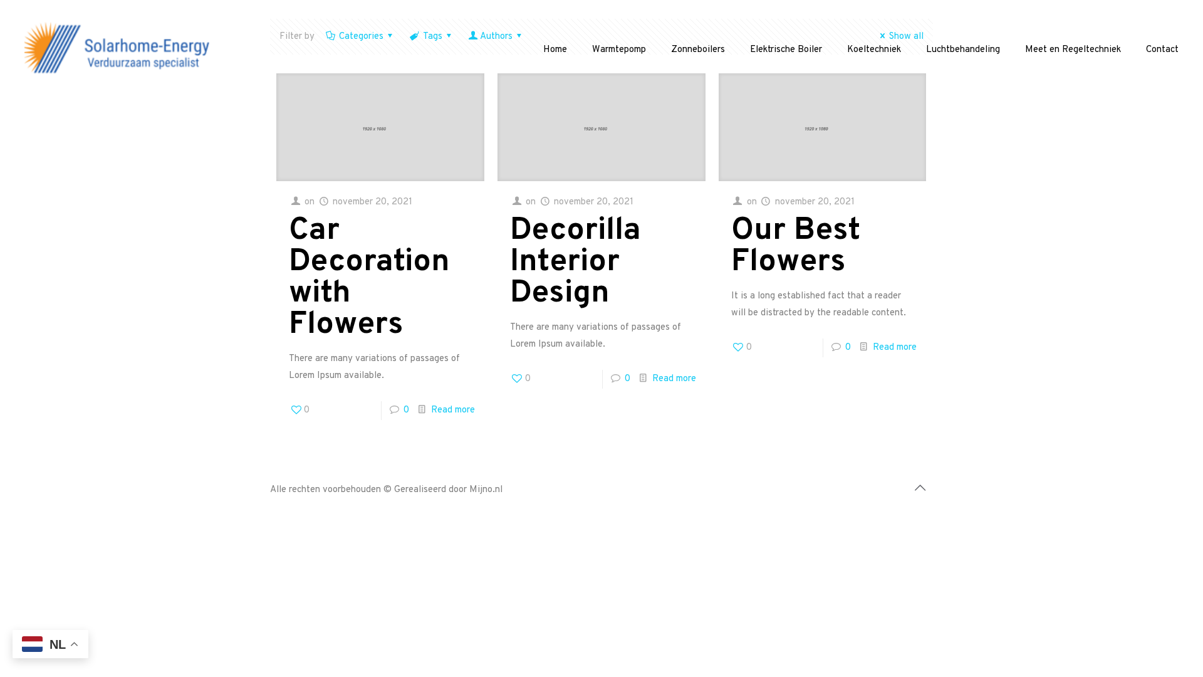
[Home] (119, 50)
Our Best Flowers (795, 246)
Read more (453, 410)
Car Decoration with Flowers (369, 278)
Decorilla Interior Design (575, 262)
